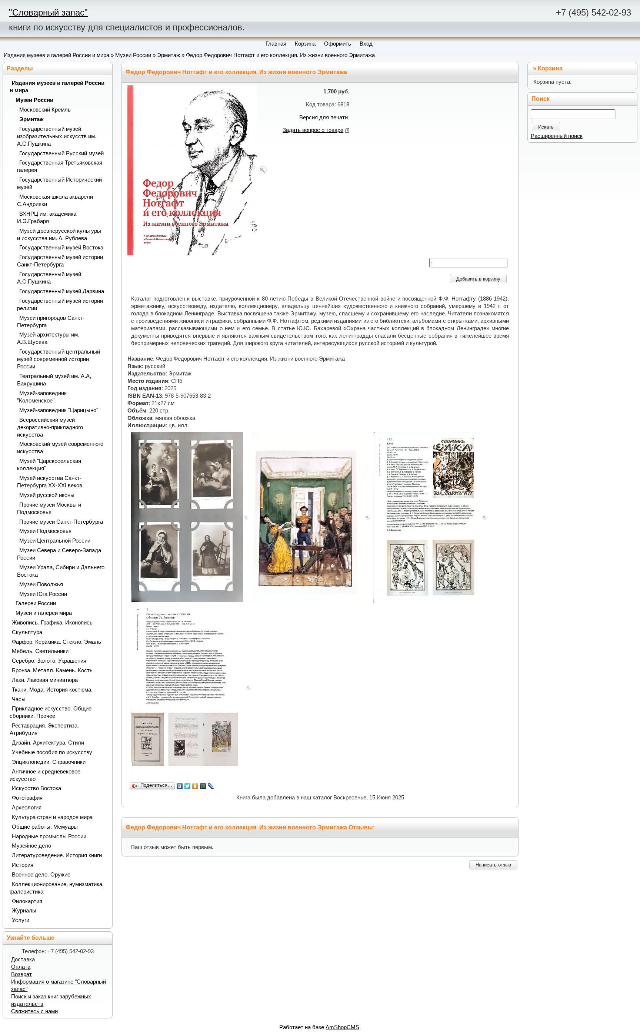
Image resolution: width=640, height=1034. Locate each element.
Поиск (540, 99)
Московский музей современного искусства (60, 447)
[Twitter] (187, 786)
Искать (546, 127)
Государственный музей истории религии (60, 304)
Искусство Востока (36, 788)
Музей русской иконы (46, 495)
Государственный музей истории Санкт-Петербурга (60, 261)
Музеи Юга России (43, 594)
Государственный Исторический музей (59, 183)
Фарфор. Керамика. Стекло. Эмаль (56, 642)
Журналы (24, 911)
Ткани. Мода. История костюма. (52, 690)
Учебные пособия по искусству (52, 752)
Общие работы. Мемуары (45, 827)
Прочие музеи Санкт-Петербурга (61, 522)
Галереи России (36, 603)
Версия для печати (323, 117)
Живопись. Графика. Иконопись (52, 623)
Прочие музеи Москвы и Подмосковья (49, 508)
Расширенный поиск (557, 136)
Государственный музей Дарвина (61, 291)
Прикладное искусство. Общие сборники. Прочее (50, 712)
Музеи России (133, 55)
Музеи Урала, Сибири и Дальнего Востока (60, 571)
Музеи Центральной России (54, 541)
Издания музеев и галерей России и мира (56, 55)
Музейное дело (31, 846)
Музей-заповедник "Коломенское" (42, 397)
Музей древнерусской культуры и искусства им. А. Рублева (59, 234)
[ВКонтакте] (180, 786)
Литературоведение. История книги (57, 855)
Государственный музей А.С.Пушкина (49, 278)
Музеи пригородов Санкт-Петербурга (50, 321)
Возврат (21, 974)
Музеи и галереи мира (44, 613)
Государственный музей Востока (61, 248)
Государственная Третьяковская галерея (59, 166)
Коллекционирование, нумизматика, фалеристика (57, 888)
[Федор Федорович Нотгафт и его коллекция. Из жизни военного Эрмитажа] (197, 170)
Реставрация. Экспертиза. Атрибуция (44, 729)
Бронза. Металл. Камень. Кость (52, 670)
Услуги (20, 920)
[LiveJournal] (211, 786)
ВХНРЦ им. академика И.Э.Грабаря (46, 217)
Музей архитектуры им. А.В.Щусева (48, 338)
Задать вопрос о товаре (313, 130)
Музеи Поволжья (41, 584)
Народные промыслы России (49, 836)
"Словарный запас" (48, 12)
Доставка (23, 959)
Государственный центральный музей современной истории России (58, 359)
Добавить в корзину (478, 279)
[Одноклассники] (195, 786)
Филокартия (27, 901)
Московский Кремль (45, 110)
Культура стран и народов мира (52, 817)
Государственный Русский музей (61, 153)
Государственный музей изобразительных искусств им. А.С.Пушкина (56, 136)
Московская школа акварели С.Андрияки (55, 200)
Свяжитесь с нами (34, 1011)
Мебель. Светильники (40, 651)
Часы (19, 699)
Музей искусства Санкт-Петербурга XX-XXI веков (49, 481)
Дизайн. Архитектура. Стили (48, 743)
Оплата (20, 967)
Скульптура (27, 632)
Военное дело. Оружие (41, 875)
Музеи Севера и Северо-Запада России (59, 554)
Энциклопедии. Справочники (49, 762)
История (22, 865)
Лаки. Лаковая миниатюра (45, 680)
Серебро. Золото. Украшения (49, 661)
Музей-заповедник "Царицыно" (58, 410)
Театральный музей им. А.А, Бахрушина (54, 380)
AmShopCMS (342, 1027)
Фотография (27, 798)
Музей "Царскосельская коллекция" (49, 464)
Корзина (550, 68)
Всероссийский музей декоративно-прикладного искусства (50, 427)
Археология (26, 808)
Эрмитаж (168, 55)
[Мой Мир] (203, 786)
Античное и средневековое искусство (45, 775)
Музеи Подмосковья (45, 531)
